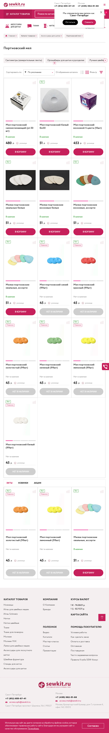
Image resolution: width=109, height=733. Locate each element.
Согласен (93, 725)
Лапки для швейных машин (17, 645)
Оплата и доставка (80, 641)
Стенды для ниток (13, 664)
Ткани (6, 627)
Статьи (46, 646)
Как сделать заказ (80, 637)
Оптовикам (76, 646)
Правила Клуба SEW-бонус (84, 659)
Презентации (49, 650)
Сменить (89, 22)
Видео (46, 632)
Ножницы (8, 605)
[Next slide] (105, 60)
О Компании (49, 605)
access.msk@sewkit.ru (70, 700)
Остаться (70, 22)
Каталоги (47, 637)
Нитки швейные (11, 623)
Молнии (8, 636)
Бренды (47, 609)
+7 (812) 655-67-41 (64, 6)
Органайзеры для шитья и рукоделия (65, 60)
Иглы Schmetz (11, 614)
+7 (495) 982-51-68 (88, 6)
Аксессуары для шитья (15, 668)
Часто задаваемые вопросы (84, 655)
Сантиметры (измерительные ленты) (24, 60)
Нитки (7, 618)
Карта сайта (79, 614)
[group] (21, 100)
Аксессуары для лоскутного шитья (18, 653)
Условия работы (79, 632)
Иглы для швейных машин (16, 609)
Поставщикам (77, 650)
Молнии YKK (10, 641)
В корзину (20, 152)
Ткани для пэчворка (13, 632)
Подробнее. (33, 728)
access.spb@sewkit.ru (20, 702)
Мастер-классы (51, 641)
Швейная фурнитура (14, 659)
